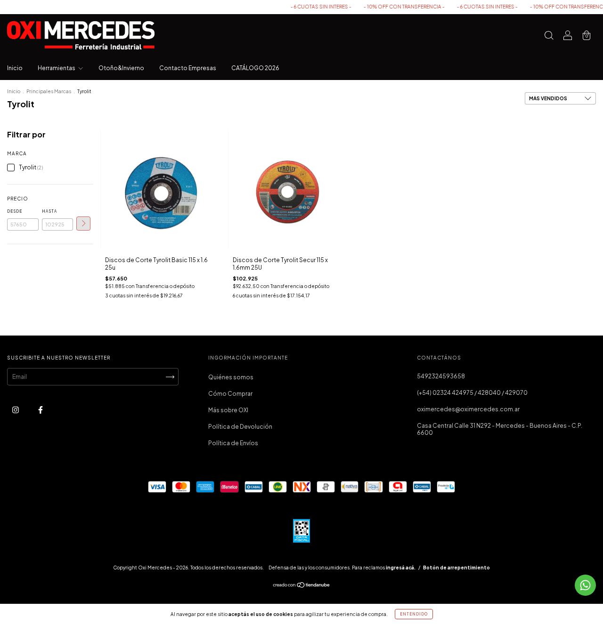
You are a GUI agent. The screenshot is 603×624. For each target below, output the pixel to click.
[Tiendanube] (301, 586)
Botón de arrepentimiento (456, 567)
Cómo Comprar (230, 393)
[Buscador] (549, 36)
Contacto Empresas (187, 68)
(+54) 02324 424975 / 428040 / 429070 (472, 392)
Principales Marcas (48, 91)
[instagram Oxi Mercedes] (16, 410)
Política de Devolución (240, 426)
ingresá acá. (401, 567)
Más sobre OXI (228, 410)
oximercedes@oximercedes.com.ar (468, 409)
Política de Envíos (233, 443)
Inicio (15, 68)
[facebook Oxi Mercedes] (40, 410)
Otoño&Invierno (121, 68)
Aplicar (83, 223)
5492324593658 (441, 376)
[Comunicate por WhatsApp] (585, 585)
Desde (14, 211)
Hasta (49, 211)
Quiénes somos (230, 377)
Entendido (414, 614)
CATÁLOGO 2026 (255, 68)
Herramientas (57, 68)
